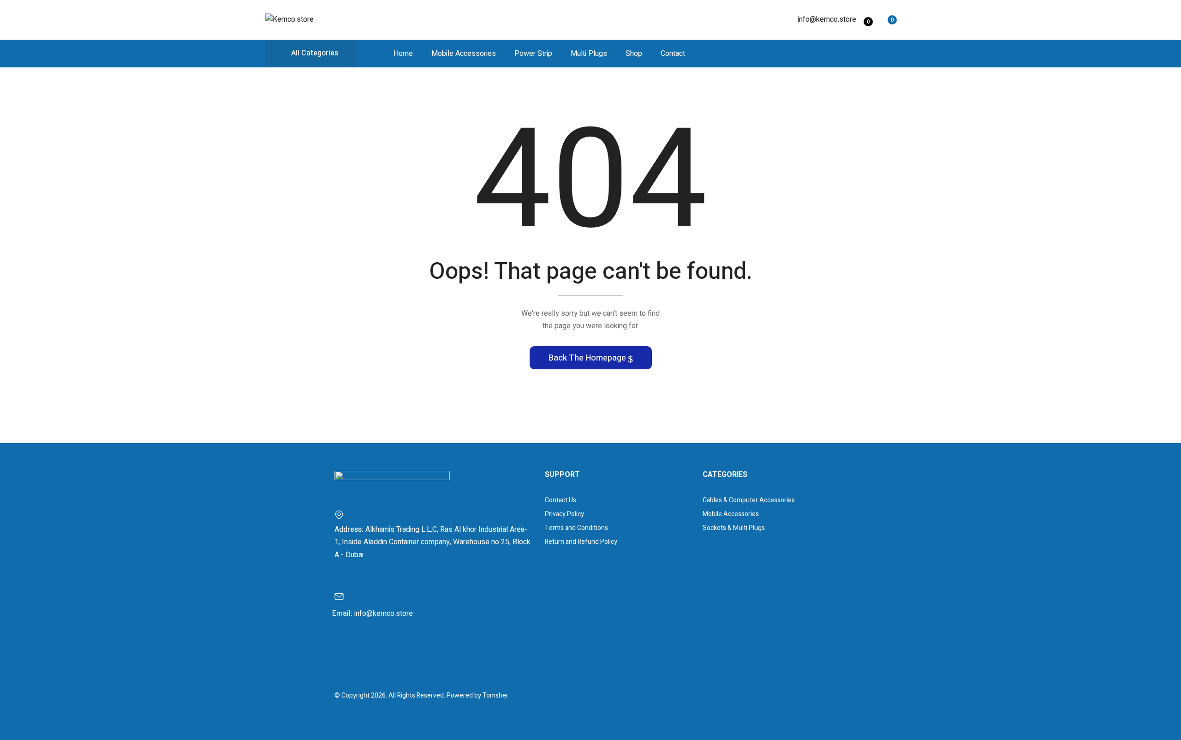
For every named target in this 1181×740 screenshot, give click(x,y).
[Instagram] (370, 652)
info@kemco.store (827, 19)
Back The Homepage (588, 358)
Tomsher (495, 695)
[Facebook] (346, 652)
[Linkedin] (395, 652)
